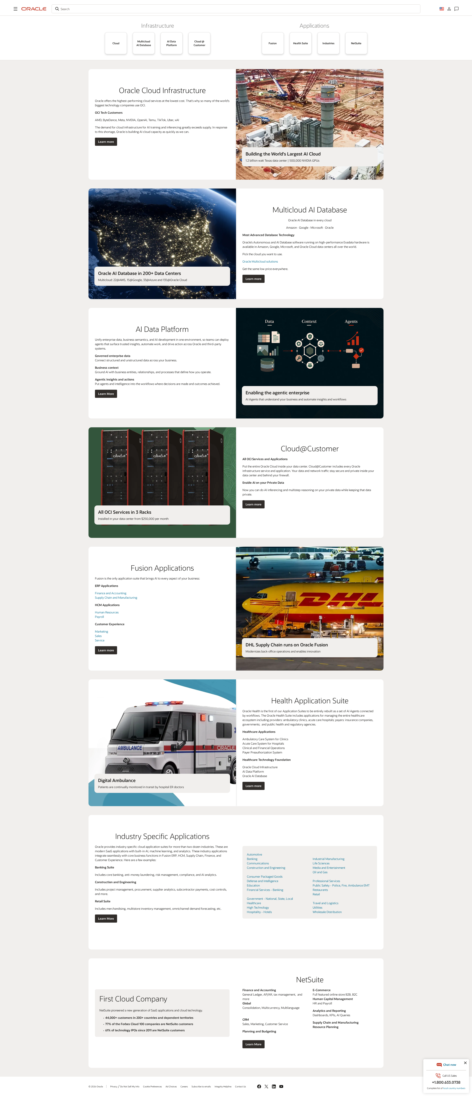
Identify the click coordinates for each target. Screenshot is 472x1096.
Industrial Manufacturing (328, 859)
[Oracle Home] (34, 8)
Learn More (106, 394)
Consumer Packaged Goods (264, 876)
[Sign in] (449, 9)
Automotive (254, 854)
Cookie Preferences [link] (152, 1086)
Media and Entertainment (329, 868)
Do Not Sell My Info (129, 1086)
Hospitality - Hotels (259, 912)
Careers (184, 1086)
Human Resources (107, 612)
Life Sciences (321, 863)
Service (99, 640)
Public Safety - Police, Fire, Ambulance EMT (341, 885)
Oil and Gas (320, 872)
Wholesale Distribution (327, 912)
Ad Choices (171, 1086)
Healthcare (254, 903)
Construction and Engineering (266, 868)
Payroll (99, 617)
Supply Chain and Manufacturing (116, 597)
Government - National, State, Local (270, 898)
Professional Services (326, 881)
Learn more (106, 142)
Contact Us (240, 1086)
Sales (98, 636)
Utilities (317, 907)
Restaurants (320, 890)
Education (253, 885)
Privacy (113, 1086)
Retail (316, 894)
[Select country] (442, 9)
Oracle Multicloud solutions (260, 261)
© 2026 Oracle (95, 1086)
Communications (258, 863)
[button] (15, 9)
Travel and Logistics (325, 903)
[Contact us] (456, 9)
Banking (252, 859)
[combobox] (236, 8)
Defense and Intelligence (262, 881)
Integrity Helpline (223, 1086)
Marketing (101, 631)
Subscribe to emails (201, 1086)
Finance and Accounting (110, 593)
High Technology (258, 907)
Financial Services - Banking (265, 890)
